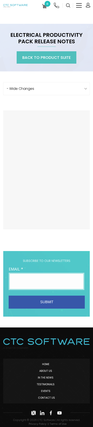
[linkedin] (42, 413)
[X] (33, 413)
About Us (45, 371)
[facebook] (51, 413)
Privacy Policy (37, 424)
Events (45, 391)
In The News (45, 377)
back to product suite (46, 57)
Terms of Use (58, 424)
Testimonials (46, 384)
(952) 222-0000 (56, 5)
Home (45, 364)
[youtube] (59, 413)
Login (88, 5)
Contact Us (46, 398)
